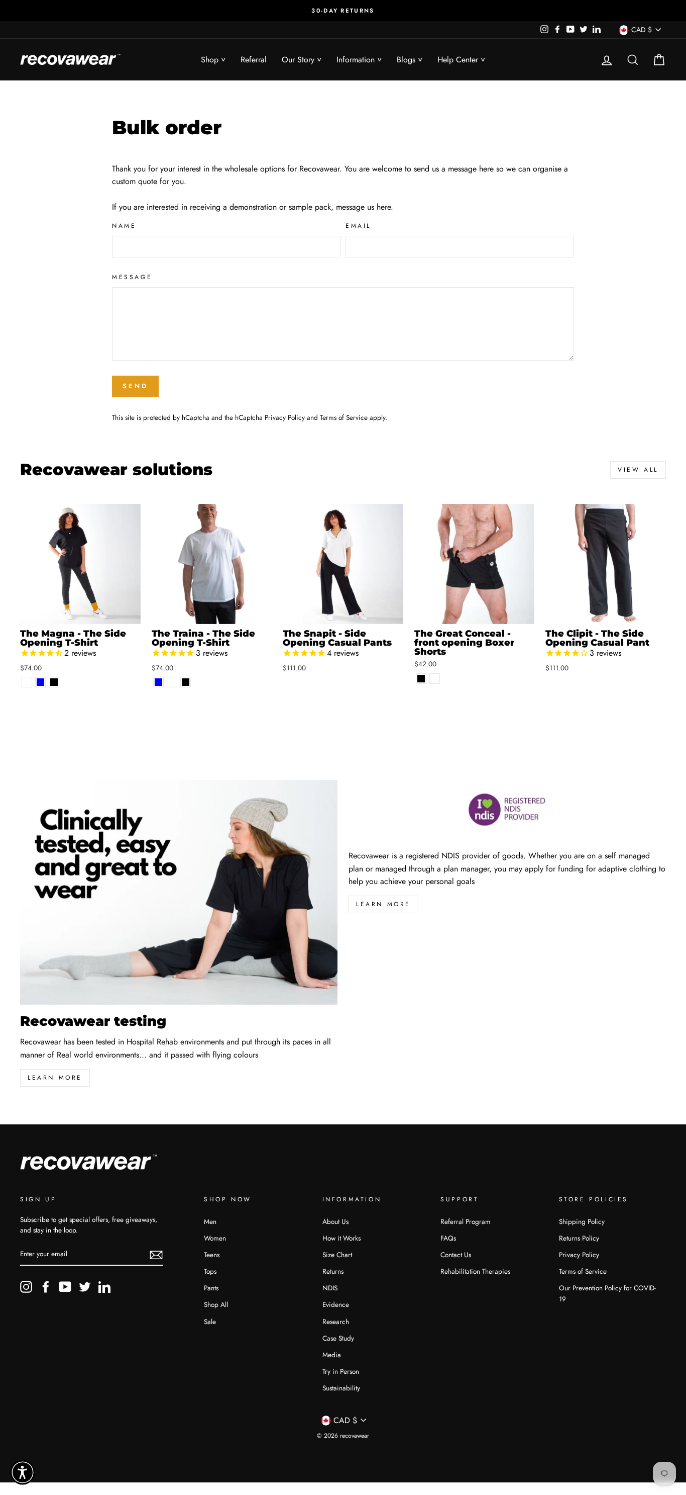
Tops (210, 1271)
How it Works (341, 1238)
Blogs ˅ (409, 59)
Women (215, 1238)
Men (210, 1221)
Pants (211, 1288)
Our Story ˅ (301, 59)
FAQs (448, 1238)
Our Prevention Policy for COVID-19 (607, 1293)
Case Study (338, 1338)
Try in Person (340, 1371)
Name (124, 225)
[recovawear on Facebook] (46, 1287)
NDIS (329, 1288)
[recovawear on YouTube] (65, 1287)
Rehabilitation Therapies (475, 1271)
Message (132, 277)
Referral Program (465, 1221)
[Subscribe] (156, 1254)
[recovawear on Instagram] (26, 1287)
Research (335, 1321)
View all (638, 469)
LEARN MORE (383, 904)
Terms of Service (344, 417)
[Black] (54, 682)
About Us (335, 1221)
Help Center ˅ (461, 59)
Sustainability (341, 1388)
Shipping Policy (582, 1221)
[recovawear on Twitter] (85, 1287)
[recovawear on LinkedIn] (104, 1287)
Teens (211, 1255)
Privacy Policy (285, 417)
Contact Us (455, 1255)
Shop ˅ (213, 59)
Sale (210, 1321)
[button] (22, 1472)
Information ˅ (359, 59)
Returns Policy (579, 1238)
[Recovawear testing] (178, 892)
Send (135, 386)
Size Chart (337, 1255)
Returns (333, 1271)
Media (331, 1355)
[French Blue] (40, 682)
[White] (27, 682)
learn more (55, 1077)
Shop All (216, 1304)
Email (358, 225)
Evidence (335, 1304)
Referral (254, 59)
